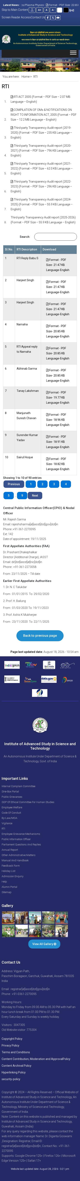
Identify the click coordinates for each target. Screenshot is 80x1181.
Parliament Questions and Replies (21, 844)
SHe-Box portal (10, 791)
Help (4, 881)
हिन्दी (71, 10)
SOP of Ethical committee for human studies (28, 802)
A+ (39, 10)
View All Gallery (43, 944)
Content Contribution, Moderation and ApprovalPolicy (36, 1059)
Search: (25, 236)
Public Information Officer (16, 839)
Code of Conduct (11, 812)
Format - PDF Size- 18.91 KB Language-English (57, 441)
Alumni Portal (9, 886)
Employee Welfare (12, 807)
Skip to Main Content (15, 9)
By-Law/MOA (9, 818)
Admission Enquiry (12, 876)
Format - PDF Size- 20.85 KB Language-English (57, 331)
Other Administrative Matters (18, 855)
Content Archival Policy (16, 1065)
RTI (3, 828)
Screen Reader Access (16, 17)
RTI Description (27, 249)
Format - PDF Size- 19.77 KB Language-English (57, 397)
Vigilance (7, 823)
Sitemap (6, 892)
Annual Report (10, 849)
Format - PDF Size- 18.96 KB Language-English (57, 419)
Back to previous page (40, 636)
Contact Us (38, 17)
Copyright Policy (12, 1038)
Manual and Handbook (15, 860)
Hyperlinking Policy (14, 1072)
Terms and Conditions (16, 1052)
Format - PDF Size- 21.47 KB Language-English (57, 265)
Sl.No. (9, 249)
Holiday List (8, 871)
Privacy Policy (10, 1045)
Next (35, 495)
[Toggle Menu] (73, 53)
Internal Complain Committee (18, 786)
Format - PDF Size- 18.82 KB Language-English (57, 464)
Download (49, 249)
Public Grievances (12, 796)
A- (53, 10)
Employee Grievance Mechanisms (21, 833)
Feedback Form (11, 865)
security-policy (11, 1079)
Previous (14, 484)
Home (26, 76)
